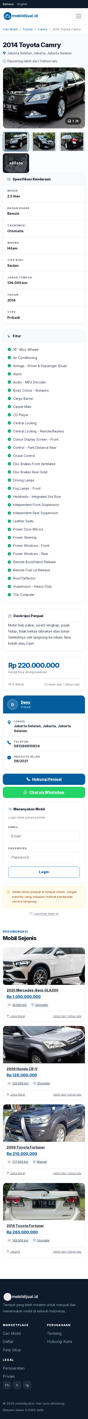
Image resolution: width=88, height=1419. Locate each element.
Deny (26, 702)
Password (17, 848)
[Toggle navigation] (78, 16)
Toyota (28, 29)
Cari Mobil (10, 29)
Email (13, 827)
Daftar (8, 1341)
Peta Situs (12, 1350)
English (22, 4)
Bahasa (8, 4)
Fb (7, 1385)
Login (44, 872)
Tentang (54, 1333)
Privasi (9, 1376)
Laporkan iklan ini (46, 913)
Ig (27, 1385)
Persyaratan (14, 1368)
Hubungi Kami (59, 1341)
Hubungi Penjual (46, 779)
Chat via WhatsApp (46, 792)
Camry (42, 29)
